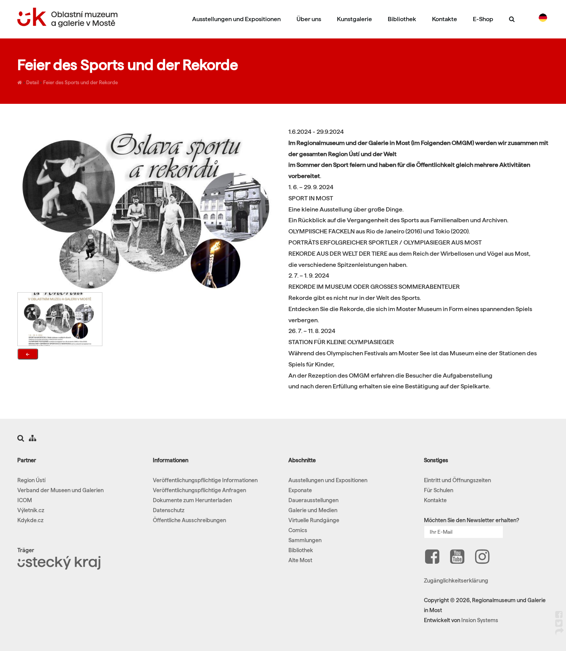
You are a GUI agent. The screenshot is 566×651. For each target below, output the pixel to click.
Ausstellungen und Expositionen (236, 19)
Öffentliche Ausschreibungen (189, 520)
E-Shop (483, 19)
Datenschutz (168, 510)
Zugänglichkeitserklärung (456, 581)
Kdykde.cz (30, 520)
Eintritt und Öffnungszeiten (457, 480)
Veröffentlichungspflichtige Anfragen (199, 490)
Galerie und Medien (312, 510)
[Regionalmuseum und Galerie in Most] (19, 82)
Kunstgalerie (354, 19)
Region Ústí (31, 480)
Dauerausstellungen (313, 500)
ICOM (24, 500)
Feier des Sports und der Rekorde (80, 82)
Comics (297, 530)
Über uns (308, 19)
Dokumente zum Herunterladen (192, 500)
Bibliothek (402, 19)
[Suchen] (511, 19)
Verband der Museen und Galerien (60, 490)
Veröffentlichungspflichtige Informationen (205, 480)
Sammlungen (305, 540)
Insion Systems (479, 620)
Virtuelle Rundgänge (313, 520)
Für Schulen (438, 490)
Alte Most (300, 560)
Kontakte (444, 19)
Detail (32, 82)
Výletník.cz (30, 510)
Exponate (300, 490)
